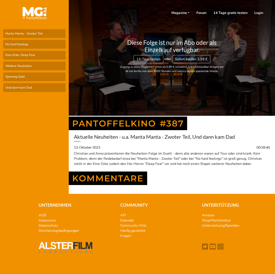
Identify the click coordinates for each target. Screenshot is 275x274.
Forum (201, 13)
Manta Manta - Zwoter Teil (24, 33)
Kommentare (108, 178)
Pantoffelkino (36, 18)
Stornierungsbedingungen (59, 230)
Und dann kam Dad (18, 87)
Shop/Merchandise (216, 220)
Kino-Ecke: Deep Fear (20, 55)
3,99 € (191, 59)
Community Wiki (133, 225)
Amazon (208, 215)
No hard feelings (16, 44)
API (123, 215)
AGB (42, 215)
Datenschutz (48, 225)
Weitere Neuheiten (18, 66)
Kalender (127, 220)
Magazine (179, 13)
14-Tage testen (148, 59)
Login (258, 13)
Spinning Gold (14, 76)
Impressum (47, 220)
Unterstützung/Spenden (220, 225)
